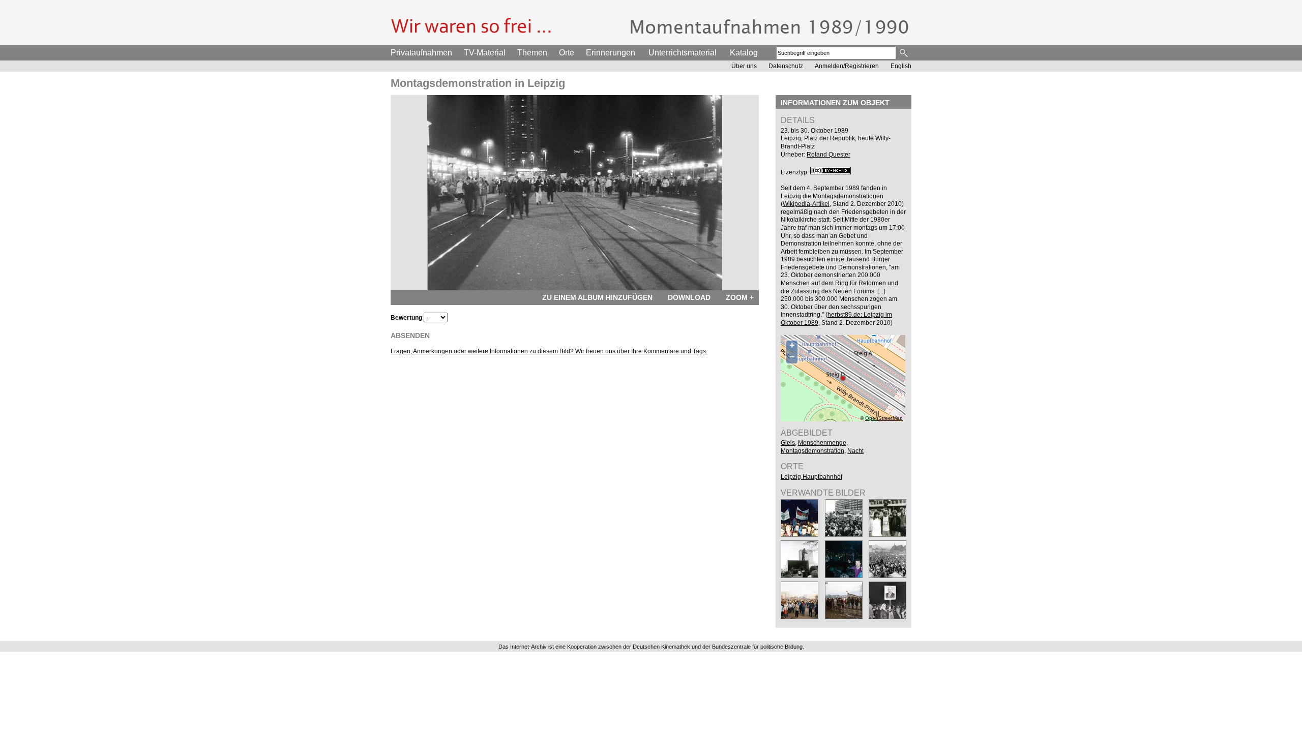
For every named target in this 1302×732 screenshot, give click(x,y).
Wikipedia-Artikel (806, 203)
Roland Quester (828, 154)
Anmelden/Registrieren (847, 66)
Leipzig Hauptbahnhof (811, 476)
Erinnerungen (610, 52)
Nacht (855, 450)
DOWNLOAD (689, 297)
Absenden (410, 335)
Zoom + (740, 297)
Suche (904, 53)
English (901, 66)
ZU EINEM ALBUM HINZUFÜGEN (597, 297)
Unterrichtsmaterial (682, 52)
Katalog (744, 52)
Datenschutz (785, 66)
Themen (532, 52)
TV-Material (485, 52)
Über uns (744, 66)
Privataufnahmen (421, 52)
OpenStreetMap (884, 418)
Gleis (788, 442)
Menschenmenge (822, 442)
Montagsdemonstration (812, 450)
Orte (566, 52)
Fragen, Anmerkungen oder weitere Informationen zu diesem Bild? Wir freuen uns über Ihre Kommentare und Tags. (549, 351)
